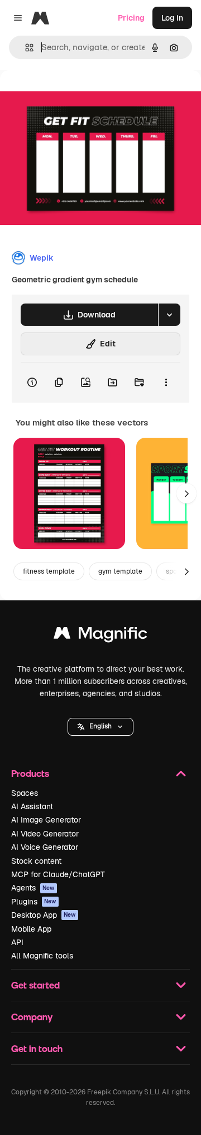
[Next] (186, 493)
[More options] (166, 382)
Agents (33, 888)
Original (71, 95)
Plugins (33, 902)
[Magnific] (100, 635)
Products (30, 773)
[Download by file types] (169, 315)
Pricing (131, 18)
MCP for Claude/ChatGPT (58, 874)
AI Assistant (32, 806)
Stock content (36, 861)
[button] (100, 727)
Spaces (24, 793)
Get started (35, 985)
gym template (120, 571)
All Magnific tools (42, 956)
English (100, 726)
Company (31, 1017)
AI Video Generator (45, 834)
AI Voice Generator (44, 847)
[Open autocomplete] (24, 47)
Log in (172, 18)
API (17, 942)
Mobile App (31, 929)
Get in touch (37, 1048)
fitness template (49, 571)
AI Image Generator (46, 820)
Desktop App (43, 915)
